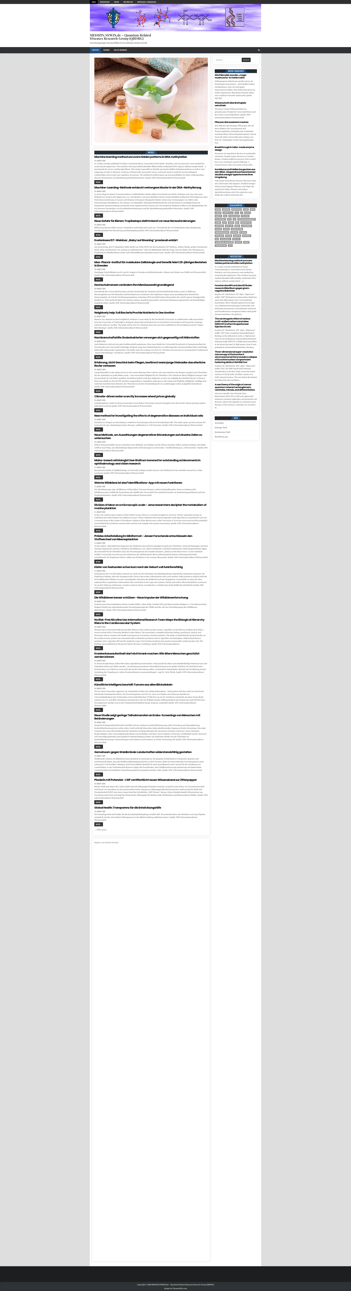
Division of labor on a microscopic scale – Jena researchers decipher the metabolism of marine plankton (150, 506)
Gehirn (217, 222)
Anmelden (219, 423)
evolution (245, 216)
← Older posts (100, 830)
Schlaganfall (225, 239)
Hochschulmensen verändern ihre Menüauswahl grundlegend (134, 285)
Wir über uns (128, 2)
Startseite (95, 50)
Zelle (230, 245)
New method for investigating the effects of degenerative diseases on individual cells (148, 416)
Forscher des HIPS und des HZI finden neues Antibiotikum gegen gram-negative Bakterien (233, 288)
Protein (228, 235)
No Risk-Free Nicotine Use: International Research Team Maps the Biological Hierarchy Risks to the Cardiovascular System (149, 621)
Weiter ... (99, 182)
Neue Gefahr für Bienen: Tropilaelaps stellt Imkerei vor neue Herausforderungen (144, 221)
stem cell (236, 239)
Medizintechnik (236, 229)
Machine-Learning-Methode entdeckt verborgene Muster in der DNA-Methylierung (147, 187)
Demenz (247, 212)
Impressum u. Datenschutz (146, 2)
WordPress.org (221, 437)
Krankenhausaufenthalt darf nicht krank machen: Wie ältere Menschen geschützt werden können (146, 655)
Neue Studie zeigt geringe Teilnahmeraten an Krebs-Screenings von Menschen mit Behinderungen (147, 716)
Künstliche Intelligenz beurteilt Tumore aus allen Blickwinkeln (133, 684)
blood (246, 209)
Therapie (238, 242)
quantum (237, 235)
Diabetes (218, 216)
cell (236, 212)
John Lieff (229, 226)
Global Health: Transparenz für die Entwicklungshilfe (127, 808)
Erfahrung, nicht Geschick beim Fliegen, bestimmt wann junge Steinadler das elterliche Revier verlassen (149, 364)
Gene (224, 222)
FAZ (234, 219)
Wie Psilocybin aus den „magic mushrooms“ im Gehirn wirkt (230, 76)
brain (252, 209)
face (229, 219)
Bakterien (226, 209)
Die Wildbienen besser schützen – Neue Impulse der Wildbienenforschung (141, 597)
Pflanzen (243, 232)
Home (94, 2)
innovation (219, 226)
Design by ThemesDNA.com (175, 1288)
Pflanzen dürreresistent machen (231, 122)
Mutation (234, 232)
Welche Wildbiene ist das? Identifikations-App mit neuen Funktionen (138, 483)
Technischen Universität (224, 242)
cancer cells (228, 212)
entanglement (234, 216)
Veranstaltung (220, 245)
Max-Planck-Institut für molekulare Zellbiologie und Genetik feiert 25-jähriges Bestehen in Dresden (150, 263)
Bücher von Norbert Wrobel (106, 843)
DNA (225, 216)
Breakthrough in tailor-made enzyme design (234, 148)
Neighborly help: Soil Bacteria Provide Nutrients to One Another (134, 313)
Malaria (218, 229)
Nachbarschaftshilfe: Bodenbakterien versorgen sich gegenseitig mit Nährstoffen (146, 337)
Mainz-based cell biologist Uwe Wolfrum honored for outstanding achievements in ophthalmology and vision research (147, 461)
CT (241, 212)
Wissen (116, 2)
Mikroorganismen (222, 232)
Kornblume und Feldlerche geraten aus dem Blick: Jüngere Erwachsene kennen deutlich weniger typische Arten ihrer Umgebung (235, 173)
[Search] (259, 50)
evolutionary (220, 219)
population (219, 235)
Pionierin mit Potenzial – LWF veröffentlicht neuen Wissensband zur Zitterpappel (145, 780)
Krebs (237, 226)
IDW (237, 222)
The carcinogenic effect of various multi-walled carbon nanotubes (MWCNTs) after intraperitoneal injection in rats (232, 322)
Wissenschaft (105, 2)
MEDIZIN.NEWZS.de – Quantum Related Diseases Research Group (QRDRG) (120, 37)
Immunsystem (246, 222)
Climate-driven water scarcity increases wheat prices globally (135, 396)
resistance (246, 235)
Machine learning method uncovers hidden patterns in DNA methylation (140, 157)
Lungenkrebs (246, 226)
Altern (217, 209)
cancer (218, 212)
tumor (246, 242)
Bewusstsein (236, 209)
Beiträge (106, 50)
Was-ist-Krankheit (120, 50)
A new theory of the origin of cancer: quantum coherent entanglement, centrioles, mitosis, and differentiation (235, 387)
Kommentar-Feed (222, 432)
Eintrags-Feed (221, 428)
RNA (216, 239)
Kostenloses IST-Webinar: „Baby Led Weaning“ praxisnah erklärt (136, 240)
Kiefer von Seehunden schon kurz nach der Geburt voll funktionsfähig (138, 567)
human (231, 222)
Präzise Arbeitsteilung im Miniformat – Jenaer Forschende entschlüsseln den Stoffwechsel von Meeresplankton (143, 537)
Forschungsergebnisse (246, 219)
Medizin (226, 229)
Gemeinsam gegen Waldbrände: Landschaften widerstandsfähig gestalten (143, 752)
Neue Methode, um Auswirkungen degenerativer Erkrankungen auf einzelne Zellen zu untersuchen (148, 436)
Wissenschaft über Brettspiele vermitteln (230, 104)
